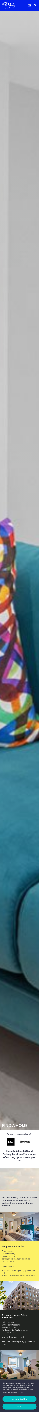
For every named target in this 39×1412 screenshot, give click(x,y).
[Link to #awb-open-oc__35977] (34, 5)
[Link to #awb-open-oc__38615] (29, 5)
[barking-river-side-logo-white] (8, 3)
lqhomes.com (8, 1266)
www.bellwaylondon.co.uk (13, 1337)
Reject (19, 1406)
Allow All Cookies (19, 1399)
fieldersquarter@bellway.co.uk (15, 1330)
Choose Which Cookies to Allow (13, 1393)
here (31, 1389)
